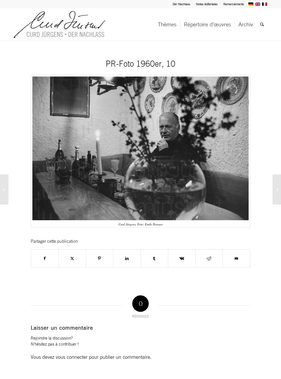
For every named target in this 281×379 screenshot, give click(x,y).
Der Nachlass (181, 4)
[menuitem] (181, 4)
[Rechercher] (262, 24)
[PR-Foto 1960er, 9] (4, 189)
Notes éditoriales (207, 4)
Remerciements (233, 4)
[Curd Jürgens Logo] (59, 24)
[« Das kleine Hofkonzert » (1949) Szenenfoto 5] (276, 189)
